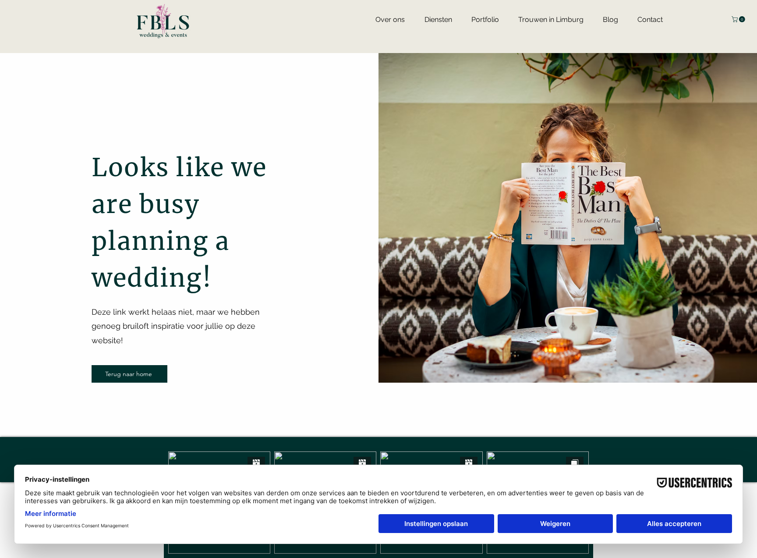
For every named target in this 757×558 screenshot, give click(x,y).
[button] (739, 19)
